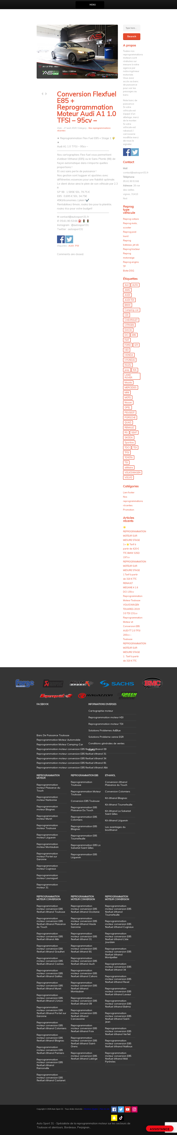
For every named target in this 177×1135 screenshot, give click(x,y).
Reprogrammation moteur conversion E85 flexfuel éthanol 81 (84, 948)
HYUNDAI (130, 360)
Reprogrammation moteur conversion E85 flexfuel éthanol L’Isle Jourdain (118, 938)
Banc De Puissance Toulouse (53, 735)
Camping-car (132, 310)
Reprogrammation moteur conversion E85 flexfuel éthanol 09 (84, 1000)
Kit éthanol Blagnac (116, 798)
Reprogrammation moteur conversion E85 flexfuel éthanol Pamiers (50, 1050)
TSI (126, 462)
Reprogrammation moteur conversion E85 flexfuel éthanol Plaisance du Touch (51, 923)
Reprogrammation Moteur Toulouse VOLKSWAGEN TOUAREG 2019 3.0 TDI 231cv (132, 605)
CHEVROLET (131, 320)
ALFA (135, 285)
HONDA (129, 355)
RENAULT (129, 427)
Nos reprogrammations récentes (133, 501)
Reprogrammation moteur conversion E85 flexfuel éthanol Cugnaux (119, 924)
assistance (160, 1129)
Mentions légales (91, 1109)
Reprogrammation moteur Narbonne (47, 798)
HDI (127, 350)
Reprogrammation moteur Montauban (48, 846)
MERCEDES (131, 387)
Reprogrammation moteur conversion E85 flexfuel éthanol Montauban (84, 987)
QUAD (128, 422)
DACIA (128, 330)
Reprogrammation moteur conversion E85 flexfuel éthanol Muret (50, 985)
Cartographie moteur (100, 710)
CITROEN (129, 325)
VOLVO (128, 477)
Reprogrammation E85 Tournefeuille (84, 837)
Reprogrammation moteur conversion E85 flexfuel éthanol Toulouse (51, 908)
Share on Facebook (61, 239)
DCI (126, 335)
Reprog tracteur (131, 249)
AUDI (70, 245)
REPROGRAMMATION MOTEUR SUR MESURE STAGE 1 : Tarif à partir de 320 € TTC (134, 652)
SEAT (134, 432)
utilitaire (129, 467)
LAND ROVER (128, 376)
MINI (127, 392)
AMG (127, 290)
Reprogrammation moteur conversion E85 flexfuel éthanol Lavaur (118, 991)
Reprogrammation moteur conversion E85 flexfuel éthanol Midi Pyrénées (118, 1057)
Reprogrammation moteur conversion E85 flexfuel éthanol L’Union (50, 997)
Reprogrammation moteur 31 (47, 886)
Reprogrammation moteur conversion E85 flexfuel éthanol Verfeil (118, 1031)
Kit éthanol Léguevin (116, 820)
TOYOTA (129, 457)
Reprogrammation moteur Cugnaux (47, 867)
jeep (127, 370)
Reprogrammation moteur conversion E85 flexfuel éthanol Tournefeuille (118, 910)
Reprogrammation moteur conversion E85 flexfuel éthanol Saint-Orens (84, 1042)
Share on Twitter (69, 239)
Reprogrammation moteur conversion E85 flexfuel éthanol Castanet (51, 1077)
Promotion (128, 509)
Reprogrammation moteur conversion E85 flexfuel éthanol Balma (118, 1003)
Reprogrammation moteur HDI (105, 717)
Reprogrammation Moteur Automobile (58, 739)
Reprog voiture (131, 219)
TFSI (76, 245)
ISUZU (128, 365)
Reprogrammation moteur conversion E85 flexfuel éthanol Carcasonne (84, 1014)
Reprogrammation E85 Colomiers (84, 818)
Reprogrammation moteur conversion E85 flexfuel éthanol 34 (118, 966)
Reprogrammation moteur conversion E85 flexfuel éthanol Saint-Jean (118, 1017)
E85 (134, 335)
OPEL (127, 407)
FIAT (127, 340)
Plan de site (104, 1109)
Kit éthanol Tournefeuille (118, 804)
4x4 (127, 285)
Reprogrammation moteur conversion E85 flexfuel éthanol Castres (50, 961)
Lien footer (128, 492)
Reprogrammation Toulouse (81, 783)
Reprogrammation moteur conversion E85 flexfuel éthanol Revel (118, 979)
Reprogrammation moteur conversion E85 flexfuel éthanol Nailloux (118, 1043)
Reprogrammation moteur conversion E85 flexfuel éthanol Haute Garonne (84, 923)
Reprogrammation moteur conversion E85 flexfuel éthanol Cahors (84, 973)
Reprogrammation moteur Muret (47, 817)
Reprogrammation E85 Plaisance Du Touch (84, 809)
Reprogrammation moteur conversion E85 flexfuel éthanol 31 (84, 936)
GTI (136, 345)
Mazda (128, 382)
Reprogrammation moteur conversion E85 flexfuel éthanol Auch (84, 961)
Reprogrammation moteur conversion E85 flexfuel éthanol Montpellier (118, 953)
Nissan (128, 402)
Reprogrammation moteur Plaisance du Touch (48, 787)
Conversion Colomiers (117, 791)
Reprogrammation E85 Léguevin (84, 856)
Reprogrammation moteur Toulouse (47, 827)
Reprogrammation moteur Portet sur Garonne (47, 856)
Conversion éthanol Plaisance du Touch (116, 783)
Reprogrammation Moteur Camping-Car (60, 744)
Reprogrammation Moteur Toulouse (86, 793)
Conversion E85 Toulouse (85, 801)
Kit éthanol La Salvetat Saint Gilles (118, 812)
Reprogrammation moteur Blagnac (47, 808)
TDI (135, 447)
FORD (128, 345)
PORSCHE (130, 417)
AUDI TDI (129, 300)
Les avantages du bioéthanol (115, 828)
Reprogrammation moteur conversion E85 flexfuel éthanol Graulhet (50, 948)
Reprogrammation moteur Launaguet (47, 877)
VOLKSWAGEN (133, 472)
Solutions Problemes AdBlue (104, 730)
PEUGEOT (130, 412)
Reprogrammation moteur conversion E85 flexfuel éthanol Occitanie (85, 908)
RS (126, 432)
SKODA (129, 437)
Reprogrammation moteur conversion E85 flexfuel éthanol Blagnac (50, 1037)
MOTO (128, 397)
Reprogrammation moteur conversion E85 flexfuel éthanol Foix (84, 1028)
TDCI (127, 447)
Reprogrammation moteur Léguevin (47, 836)
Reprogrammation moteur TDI (105, 723)
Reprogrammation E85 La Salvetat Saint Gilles (85, 847)
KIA (135, 370)
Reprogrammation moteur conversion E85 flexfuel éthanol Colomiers (51, 1025)
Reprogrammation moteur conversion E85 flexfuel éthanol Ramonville (50, 1064)
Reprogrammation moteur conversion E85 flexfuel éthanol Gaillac (50, 973)
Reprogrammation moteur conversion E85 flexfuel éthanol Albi (50, 936)
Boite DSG (128, 270)
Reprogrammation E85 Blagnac (84, 828)
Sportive (129, 442)
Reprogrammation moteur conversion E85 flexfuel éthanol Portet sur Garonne (51, 1011)
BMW (128, 305)
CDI (126, 315)
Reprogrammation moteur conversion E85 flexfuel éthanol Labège (84, 1055)
